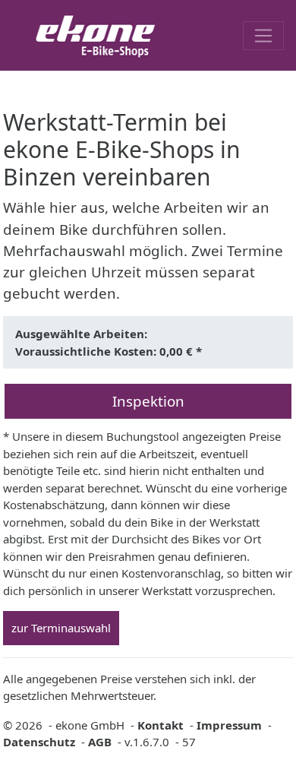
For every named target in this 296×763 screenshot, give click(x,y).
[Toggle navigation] (263, 35)
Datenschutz (39, 741)
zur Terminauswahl (61, 627)
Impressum (229, 725)
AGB (100, 741)
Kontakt (160, 725)
